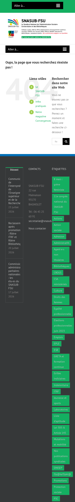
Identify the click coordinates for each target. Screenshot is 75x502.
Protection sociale (60, 489)
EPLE (57, 343)
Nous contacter (37, 228)
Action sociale (58, 227)
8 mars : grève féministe (59, 184)
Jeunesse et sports (60, 400)
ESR (56, 350)
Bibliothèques (61, 266)
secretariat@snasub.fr (41, 221)
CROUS (57, 272)
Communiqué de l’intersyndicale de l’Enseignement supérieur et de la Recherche (14, 191)
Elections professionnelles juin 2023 (63, 325)
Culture (58, 290)
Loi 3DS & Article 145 (60, 430)
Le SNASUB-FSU (40, 91)
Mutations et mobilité (60, 442)
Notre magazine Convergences (43, 116)
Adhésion (59, 236)
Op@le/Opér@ (62, 474)
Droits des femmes (59, 299)
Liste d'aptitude (59, 418)
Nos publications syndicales (61, 456)
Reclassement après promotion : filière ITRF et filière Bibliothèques (14, 233)
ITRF (56, 391)
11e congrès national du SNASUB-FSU (61, 204)
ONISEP (58, 467)
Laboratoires (61, 409)
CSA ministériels (60, 281)
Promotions (60, 480)
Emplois (58, 337)
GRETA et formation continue (59, 362)
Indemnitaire (61, 385)
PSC (56, 498)
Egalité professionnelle (62, 311)
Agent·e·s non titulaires (59, 254)
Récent (14, 169)
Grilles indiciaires (59, 376)
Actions (58, 218)
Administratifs (61, 243)
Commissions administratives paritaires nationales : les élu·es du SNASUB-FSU (14, 276)
